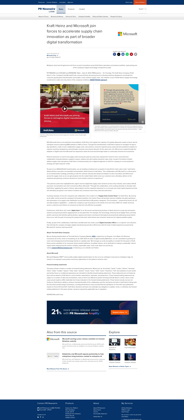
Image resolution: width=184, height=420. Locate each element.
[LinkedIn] (38, 417)
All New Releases (127, 408)
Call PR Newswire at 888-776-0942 (50, 408)
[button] (64, 108)
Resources (41, 2)
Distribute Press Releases (73, 414)
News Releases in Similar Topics (119, 366)
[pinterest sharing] (131, 54)
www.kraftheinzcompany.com (62, 248)
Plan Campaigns (70, 410)
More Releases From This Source (57, 369)
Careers (95, 412)
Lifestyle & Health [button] (84, 16)
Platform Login (126, 410)
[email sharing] (135, 54)
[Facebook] (40, 417)
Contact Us (40, 415)
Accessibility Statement (100, 414)
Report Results (69, 416)
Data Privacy (125, 412)
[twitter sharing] (118, 54)
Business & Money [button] (57, 16)
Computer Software (114, 362)
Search (141, 9)
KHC (93, 236)
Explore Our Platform (71, 408)
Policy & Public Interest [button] (100, 16)
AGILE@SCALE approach (98, 80)
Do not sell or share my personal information (131, 416)
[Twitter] (43, 417)
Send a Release (140, 2)
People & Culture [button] (116, 16)
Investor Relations (52, 2)
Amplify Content (70, 418)
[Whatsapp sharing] (127, 54)
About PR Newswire (99, 408)
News (61, 9)
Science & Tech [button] (71, 16)
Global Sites (97, 417)
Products (71, 9)
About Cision (97, 410)
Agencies (70, 2)
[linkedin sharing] (123, 54)
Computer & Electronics (112, 349)
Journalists (62, 2)
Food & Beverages (130, 348)
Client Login (129, 2)
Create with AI (69, 412)
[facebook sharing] (114, 54)
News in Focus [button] (43, 16)
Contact (82, 9)
